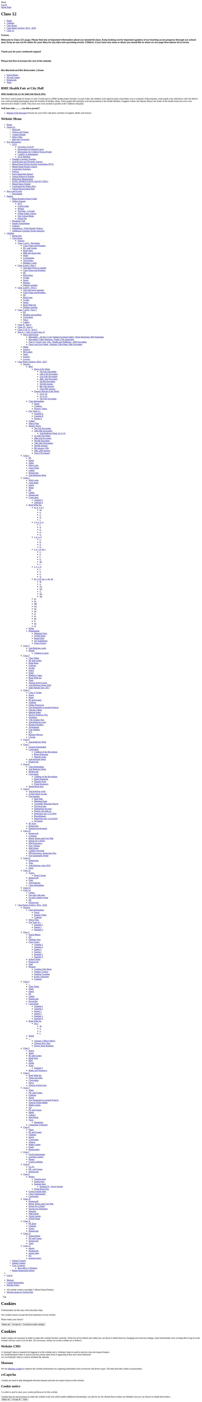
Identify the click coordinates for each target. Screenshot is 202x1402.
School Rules (12, 75)
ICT (30, 732)
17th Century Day (36, 720)
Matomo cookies (15, 1369)
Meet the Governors (20, 139)
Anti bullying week (37, 791)
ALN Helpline (24, 157)
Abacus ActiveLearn (37, 1085)
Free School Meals (26, 216)
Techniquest (34, 727)
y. (40, 574)
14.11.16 (43, 394)
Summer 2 (38, 930)
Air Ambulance (40, 641)
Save (25, 1399)
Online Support (18, 201)
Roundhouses (40, 816)
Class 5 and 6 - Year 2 (27, 287)
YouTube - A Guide (26, 211)
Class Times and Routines (34, 245)
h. (40, 559)
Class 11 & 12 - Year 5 (27, 329)
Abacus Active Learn (38, 683)
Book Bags (28, 250)
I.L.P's (31, 1167)
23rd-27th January (42, 453)
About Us (11, 127)
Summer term (40, 1184)
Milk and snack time (32, 253)
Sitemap (10, 1280)
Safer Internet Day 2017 (39, 688)
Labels (31, 470)
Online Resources (36, 705)
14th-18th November (43, 431)
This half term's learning (33, 290)
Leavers (26, 359)
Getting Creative (41, 972)
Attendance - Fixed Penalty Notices (27, 228)
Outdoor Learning (42, 974)
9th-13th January (47, 386)
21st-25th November (48, 376)
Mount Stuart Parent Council (24, 166)
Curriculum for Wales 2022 (24, 186)
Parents (10, 196)
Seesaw (21, 208)
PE (24, 273)
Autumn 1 (38, 500)
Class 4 (26, 655)
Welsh (31, 628)
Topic (9, 82)
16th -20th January (42, 450)
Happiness (38, 1122)
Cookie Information (15, 1282)
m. (41, 510)
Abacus (32, 1142)
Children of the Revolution (45, 752)
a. (40, 512)
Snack (25, 280)
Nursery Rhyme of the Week (46, 391)
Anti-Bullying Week (37, 475)
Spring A (38, 418)
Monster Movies (36, 734)
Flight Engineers (41, 784)
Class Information (36, 401)
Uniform (16, 226)
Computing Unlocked (38, 1125)
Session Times (40, 915)
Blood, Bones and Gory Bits (41, 838)
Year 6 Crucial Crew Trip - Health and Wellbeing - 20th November (58, 342)
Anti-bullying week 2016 (39, 865)
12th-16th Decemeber (43, 443)
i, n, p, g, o (38, 522)
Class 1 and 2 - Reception (29, 243)
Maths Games (35, 1105)
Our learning (34, 796)
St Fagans (38, 821)
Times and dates (35, 1078)
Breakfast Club (18, 221)
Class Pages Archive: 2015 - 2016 (21, 28)
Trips (31, 863)
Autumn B (38, 416)
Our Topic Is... (35, 922)
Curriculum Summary (21, 169)
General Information (37, 747)
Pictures (32, 967)
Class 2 (26, 478)
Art (30, 1107)
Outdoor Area (35, 939)
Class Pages (12, 25)
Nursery (21, 241)
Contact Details (18, 134)
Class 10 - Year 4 (25, 327)
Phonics (26, 283)
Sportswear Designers (38, 1209)
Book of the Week (42, 369)
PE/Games (27, 352)
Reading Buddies (36, 725)
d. (40, 517)
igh (35, 604)
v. (40, 571)
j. (40, 569)
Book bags (27, 297)
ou (35, 623)
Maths (25, 347)
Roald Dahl (39, 638)
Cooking (38, 979)
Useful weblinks (36, 1162)
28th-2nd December (42, 438)
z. (40, 584)
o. (40, 534)
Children (10, 23)
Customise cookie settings (33, 1324)
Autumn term (40, 1179)
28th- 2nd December (48, 379)
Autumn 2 (38, 502)
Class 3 (26, 646)
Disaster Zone (40, 757)
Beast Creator (40, 875)
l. (40, 557)
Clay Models (34, 730)
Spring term (39, 1181)
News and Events (14, 191)
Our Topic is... (35, 411)
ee (35, 601)
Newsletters (17, 194)
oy (35, 626)
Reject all (6, 1324)
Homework (11, 80)
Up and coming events (38, 897)
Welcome (16, 129)
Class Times (34, 468)
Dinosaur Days (40, 633)
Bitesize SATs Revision (17, 113)
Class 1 (26, 455)
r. (40, 564)
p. (40, 529)
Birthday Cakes (30, 263)
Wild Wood (33, 848)
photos (31, 1248)
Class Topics (34, 942)
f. (40, 552)
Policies (15, 171)
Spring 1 (37, 949)
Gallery (26, 322)
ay (35, 599)
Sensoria (32, 1211)
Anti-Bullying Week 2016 (40, 685)
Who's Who (17, 137)
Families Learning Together (24, 159)
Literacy (26, 349)
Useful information (37, 1154)
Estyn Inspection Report (22, 174)
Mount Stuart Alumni (21, 184)
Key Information (14, 142)
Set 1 (36, 1023)
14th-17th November (49, 374)
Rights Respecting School (23, 1270)
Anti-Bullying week (37, 648)
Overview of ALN (26, 147)
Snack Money (35, 934)
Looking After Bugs (43, 969)
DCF (20, 204)
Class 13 (27, 888)
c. (40, 539)
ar (35, 613)
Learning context (36, 1157)
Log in (4, 5)
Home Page (6, 7)
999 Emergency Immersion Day (42, 853)
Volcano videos (35, 710)
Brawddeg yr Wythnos (27, 1268)
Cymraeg (33, 836)
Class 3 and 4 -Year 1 (27, 265)
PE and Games (35, 660)
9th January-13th (41, 448)
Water (25, 255)
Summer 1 (38, 925)
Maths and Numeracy (38, 1070)
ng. (41, 594)
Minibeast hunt (40, 801)
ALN (14, 144)
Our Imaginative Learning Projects (44, 707)
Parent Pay (22, 218)
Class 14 (27, 890)
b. (40, 547)
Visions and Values (20, 132)
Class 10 (27, 831)
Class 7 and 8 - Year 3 (27, 310)
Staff (31, 964)
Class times (33, 483)
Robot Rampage (41, 754)
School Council (19, 1260)
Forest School (40, 643)
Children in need (41, 653)
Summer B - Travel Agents (51, 1186)
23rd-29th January (47, 389)
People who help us (42, 811)
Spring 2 (37, 927)
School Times (34, 959)
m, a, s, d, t (39, 507)
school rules (34, 1253)
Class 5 (26, 690)
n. (40, 527)
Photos (31, 650)
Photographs (34, 631)
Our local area (40, 806)
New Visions (34, 846)
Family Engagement (21, 223)
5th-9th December (47, 381)
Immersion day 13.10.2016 (45, 818)
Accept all (16, 1324)
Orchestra (33, 717)
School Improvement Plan (23, 189)
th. (41, 581)
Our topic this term (37, 895)
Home (9, 20)
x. (40, 591)
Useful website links (37, 1191)
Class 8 (26, 764)
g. (40, 532)
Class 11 (26, 858)
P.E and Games (13, 77)
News (25, 320)
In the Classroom (41, 976)
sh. (41, 562)
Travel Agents (35, 1216)
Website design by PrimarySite (20, 1292)
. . (29, 984)
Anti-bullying (34, 883)
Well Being (33, 1117)
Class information (36, 885)
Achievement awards (38, 794)
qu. (41, 589)
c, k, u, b (38, 537)
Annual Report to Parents (23, 176)
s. (40, 515)
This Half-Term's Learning (34, 268)
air (35, 618)
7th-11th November (48, 371)
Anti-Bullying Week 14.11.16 (52, 433)
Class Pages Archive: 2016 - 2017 (32, 362)
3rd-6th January (46, 384)
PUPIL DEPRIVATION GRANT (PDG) (30, 181)
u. (40, 544)
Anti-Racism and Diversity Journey (27, 162)
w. (41, 576)
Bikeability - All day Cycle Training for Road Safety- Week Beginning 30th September (66, 337)
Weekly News (35, 426)
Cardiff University (36, 851)
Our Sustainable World (38, 855)
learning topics (35, 1258)
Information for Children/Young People (35, 152)
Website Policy (13, 1285)
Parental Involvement (38, 828)
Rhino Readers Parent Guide (24, 199)
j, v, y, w (37, 567)
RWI (31, 366)
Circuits (32, 737)
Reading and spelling (32, 315)
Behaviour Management (22, 179)
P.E (24, 312)
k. (40, 542)
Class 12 (10, 30)
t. (40, 520)
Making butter (35, 712)
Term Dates (28, 260)
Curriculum (28, 317)
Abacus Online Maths (38, 1102)
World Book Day (36, 786)
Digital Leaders (18, 1263)
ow (35, 606)
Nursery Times (40, 408)
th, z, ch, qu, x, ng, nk (43, 579)
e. (40, 554)
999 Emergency (35, 843)
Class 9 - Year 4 (24, 325)
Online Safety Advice (27, 213)
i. (40, 525)
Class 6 (26, 739)
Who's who (33, 465)
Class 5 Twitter (35, 692)
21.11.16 (43, 396)
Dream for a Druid (37, 841)
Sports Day (17, 236)
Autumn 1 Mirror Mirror (44, 1041)
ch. (41, 586)
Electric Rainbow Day (38, 715)
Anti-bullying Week (37, 759)
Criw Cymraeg (18, 1265)
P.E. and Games (30, 248)
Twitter (26, 278)
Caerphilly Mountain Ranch (46, 804)
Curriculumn (28, 258)
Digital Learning (30, 285)
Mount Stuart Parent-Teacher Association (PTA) (33, 164)
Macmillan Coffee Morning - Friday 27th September (51, 339)
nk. (41, 596)
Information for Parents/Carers (31, 149)
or (35, 616)
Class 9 (26, 789)
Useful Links (23, 206)
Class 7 (26, 744)
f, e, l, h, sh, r (39, 549)
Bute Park (38, 799)
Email (31, 1147)
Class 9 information (37, 1194)
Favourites (33, 1001)
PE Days (32, 823)
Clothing (38, 406)
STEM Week (39, 636)
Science (26, 357)
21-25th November (42, 436)
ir (34, 621)
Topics (31, 873)
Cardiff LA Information (28, 154)
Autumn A (38, 413)
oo (35, 609)
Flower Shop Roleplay (44, 1046)
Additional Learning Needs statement (28, 231)
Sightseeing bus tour (43, 809)
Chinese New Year (42, 1043)
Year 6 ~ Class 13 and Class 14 (31, 332)
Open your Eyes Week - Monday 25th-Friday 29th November (55, 344)
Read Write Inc (29, 305)
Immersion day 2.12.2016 (45, 813)
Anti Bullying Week (37, 769)
